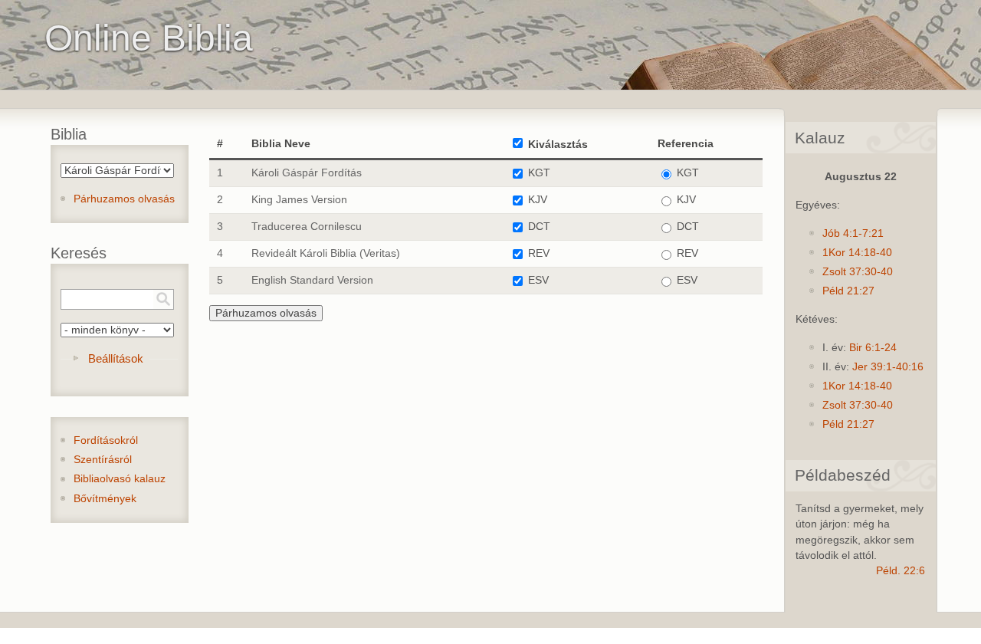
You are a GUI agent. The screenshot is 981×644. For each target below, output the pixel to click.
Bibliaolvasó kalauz (120, 479)
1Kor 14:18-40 (857, 252)
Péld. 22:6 (900, 571)
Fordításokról (106, 440)
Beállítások (115, 358)
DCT (539, 226)
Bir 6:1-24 (873, 347)
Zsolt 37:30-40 (857, 272)
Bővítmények (105, 498)
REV (539, 253)
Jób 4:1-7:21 (853, 233)
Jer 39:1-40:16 (888, 367)
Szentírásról (103, 459)
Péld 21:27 (848, 291)
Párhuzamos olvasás (124, 199)
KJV (537, 199)
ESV (538, 280)
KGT (539, 173)
